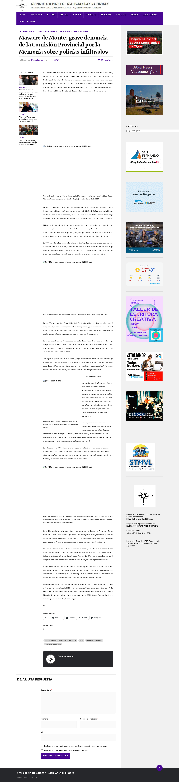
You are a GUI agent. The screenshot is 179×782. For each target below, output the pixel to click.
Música (134, 15)
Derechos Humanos (48, 32)
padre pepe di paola (53, 644)
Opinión (77, 15)
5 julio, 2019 (53, 60)
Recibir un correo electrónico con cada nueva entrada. (66, 750)
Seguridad (64, 32)
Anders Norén (30, 777)
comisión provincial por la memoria (60, 640)
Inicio (22, 15)
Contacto (121, 15)
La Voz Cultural (27, 21)
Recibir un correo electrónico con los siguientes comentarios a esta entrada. (75, 746)
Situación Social (79, 32)
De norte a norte (28, 32)
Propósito (91, 15)
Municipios (35, 15)
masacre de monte (94, 640)
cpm (81, 640)
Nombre (45, 719)
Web (43, 732)
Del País (51, 15)
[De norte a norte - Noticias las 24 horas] (89, 6)
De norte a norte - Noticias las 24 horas (49, 773)
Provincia (106, 15)
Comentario (46, 690)
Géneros (64, 15)
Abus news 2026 (151, 15)
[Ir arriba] (159, 768)
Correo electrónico (89, 719)
